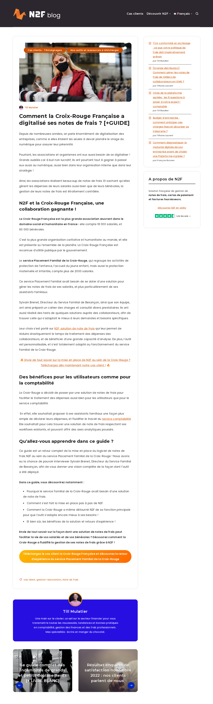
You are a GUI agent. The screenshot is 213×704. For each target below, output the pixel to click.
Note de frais (70, 579)
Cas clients (135, 13)
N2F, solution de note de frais (74, 328)
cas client (29, 579)
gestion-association (49, 579)
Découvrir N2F (157, 13)
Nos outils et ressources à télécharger (94, 50)
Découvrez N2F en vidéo (172, 207)
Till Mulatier (75, 611)
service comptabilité (116, 419)
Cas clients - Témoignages (45, 50)
